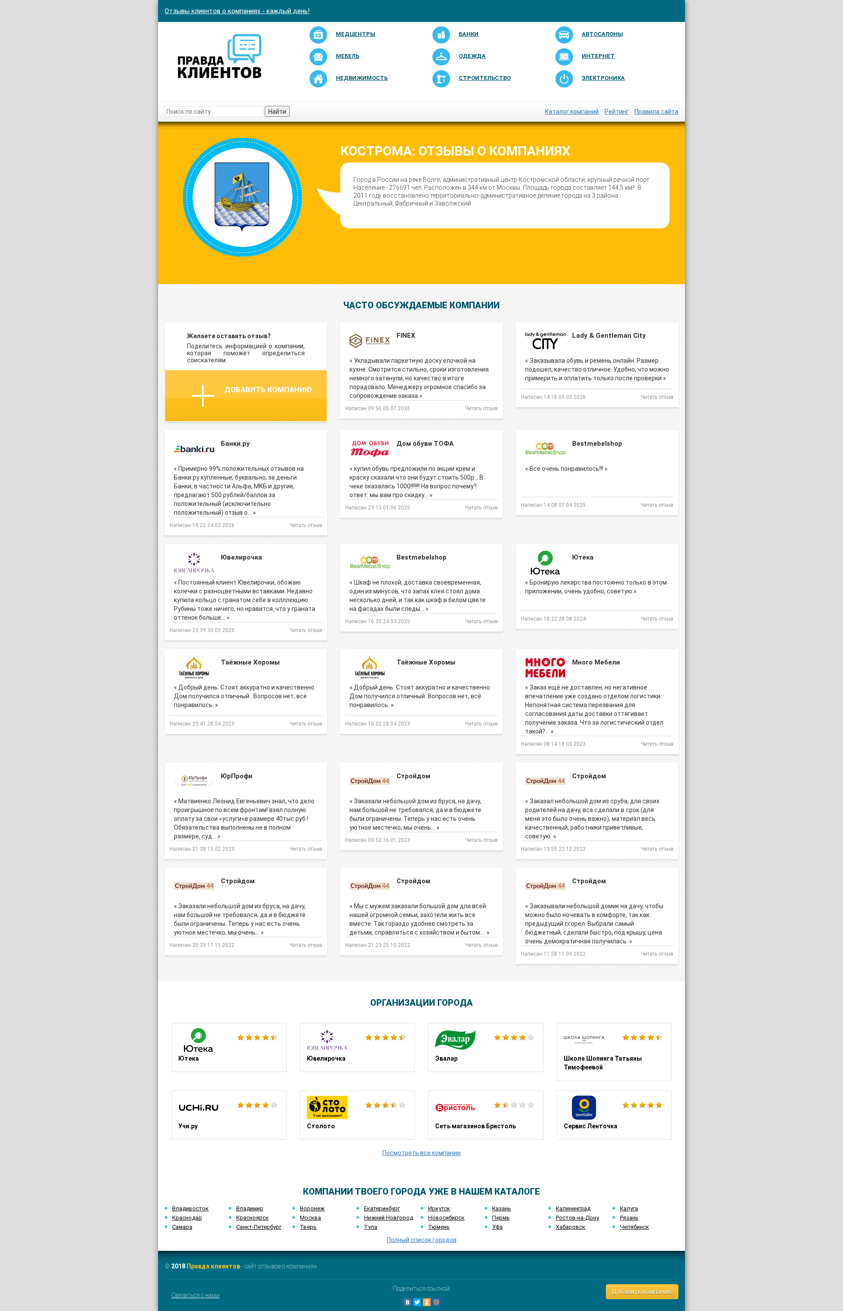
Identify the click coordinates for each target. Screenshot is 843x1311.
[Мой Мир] (436, 1302)
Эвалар (486, 1047)
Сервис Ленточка (614, 1115)
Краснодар (187, 1217)
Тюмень (439, 1227)
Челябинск (634, 1227)
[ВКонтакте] (407, 1302)
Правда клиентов (213, 1266)
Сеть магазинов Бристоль (486, 1115)
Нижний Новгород (388, 1217)
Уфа (497, 1227)
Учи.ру (229, 1115)
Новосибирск (446, 1217)
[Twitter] (417, 1302)
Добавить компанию (268, 389)
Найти (277, 111)
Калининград (573, 1208)
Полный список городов (422, 1239)
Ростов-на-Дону (577, 1217)
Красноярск (252, 1217)
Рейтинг (617, 111)
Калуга (629, 1208)
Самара (182, 1227)
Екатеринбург (382, 1208)
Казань (501, 1208)
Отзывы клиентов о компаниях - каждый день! (237, 11)
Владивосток (190, 1208)
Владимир (249, 1208)
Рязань (629, 1217)
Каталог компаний (572, 111)
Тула (370, 1227)
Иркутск (439, 1208)
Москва (310, 1217)
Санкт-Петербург (258, 1227)
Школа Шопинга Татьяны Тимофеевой (614, 1051)
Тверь (308, 1227)
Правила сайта (656, 111)
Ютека (229, 1047)
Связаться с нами (195, 1295)
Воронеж (312, 1208)
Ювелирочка (357, 1047)
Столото (357, 1115)
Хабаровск (570, 1227)
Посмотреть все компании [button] (421, 1152)
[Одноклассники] (427, 1302)
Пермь (501, 1217)
